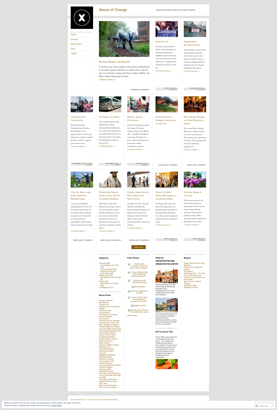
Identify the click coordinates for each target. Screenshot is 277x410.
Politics (73, 35)
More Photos (132, 316)
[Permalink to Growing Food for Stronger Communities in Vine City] (167, 106)
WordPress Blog (190, 285)
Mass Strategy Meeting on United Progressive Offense (194, 120)
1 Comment (117, 164)
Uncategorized (105, 287)
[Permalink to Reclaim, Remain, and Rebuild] (124, 40)
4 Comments (116, 240)
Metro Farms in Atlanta (192, 281)
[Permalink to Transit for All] (167, 30)
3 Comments (144, 240)
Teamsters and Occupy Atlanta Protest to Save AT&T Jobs (108, 381)
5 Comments (173, 89)
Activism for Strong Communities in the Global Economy (106, 361)
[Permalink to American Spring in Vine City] (195, 181)
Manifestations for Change (110, 277)
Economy (74, 39)
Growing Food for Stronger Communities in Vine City (166, 120)
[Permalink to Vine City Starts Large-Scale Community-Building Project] (82, 181)
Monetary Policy (106, 271)
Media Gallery (76, 44)
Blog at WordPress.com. (79, 399)
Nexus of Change (113, 9)
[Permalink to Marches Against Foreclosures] (138, 106)
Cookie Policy (56, 406)
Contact (74, 53)
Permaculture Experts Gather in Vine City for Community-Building (109, 195)
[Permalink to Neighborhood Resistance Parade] (195, 30)
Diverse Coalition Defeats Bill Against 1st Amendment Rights (166, 195)
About (73, 49)
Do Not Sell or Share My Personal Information (102, 399)
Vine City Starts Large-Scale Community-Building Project (81, 195)
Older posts (138, 247)
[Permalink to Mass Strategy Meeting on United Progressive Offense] (195, 106)
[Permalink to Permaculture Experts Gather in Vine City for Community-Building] (110, 181)
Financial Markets (107, 269)
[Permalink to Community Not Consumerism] (82, 106)
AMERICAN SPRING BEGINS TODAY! (107, 356)
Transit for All (162, 41)
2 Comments (144, 89)
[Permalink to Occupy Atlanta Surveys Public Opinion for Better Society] (138, 181)
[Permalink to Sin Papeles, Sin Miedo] (110, 106)
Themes (187, 283)
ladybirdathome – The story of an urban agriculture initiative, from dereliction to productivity (194, 276)
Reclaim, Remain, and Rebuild (114, 61)
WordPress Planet (191, 287)
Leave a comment (88, 164)
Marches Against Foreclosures (105, 318)
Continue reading (107, 79)
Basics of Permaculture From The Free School (108, 386)
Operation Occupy (106, 371)
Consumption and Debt (109, 265)
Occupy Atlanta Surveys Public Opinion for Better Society (138, 195)
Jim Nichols (188, 271)
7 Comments (87, 240)
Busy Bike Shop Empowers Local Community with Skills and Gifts (110, 375)
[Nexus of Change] (82, 28)
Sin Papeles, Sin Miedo (109, 116)
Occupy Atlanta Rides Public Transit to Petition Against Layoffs (110, 367)
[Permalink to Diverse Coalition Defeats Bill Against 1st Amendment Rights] (167, 181)
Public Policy (105, 273)
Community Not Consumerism (105, 312)
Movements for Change (109, 283)
